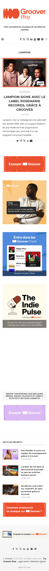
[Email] (38, 39)
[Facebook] (20, 39)
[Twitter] (24, 39)
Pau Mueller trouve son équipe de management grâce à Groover (33, 453)
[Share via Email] (31, 140)
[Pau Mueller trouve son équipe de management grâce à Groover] (10, 454)
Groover (8, 558)
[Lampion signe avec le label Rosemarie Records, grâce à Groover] (24, 72)
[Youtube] (35, 39)
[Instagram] (28, 39)
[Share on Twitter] (24, 140)
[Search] (46, 39)
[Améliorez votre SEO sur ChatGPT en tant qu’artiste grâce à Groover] (10, 490)
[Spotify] (42, 39)
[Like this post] (17, 141)
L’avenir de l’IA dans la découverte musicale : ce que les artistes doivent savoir (32, 471)
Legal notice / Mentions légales (32, 561)
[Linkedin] (31, 39)
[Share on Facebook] (21, 140)
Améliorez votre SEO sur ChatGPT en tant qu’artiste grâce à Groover (32, 490)
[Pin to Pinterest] (27, 141)
